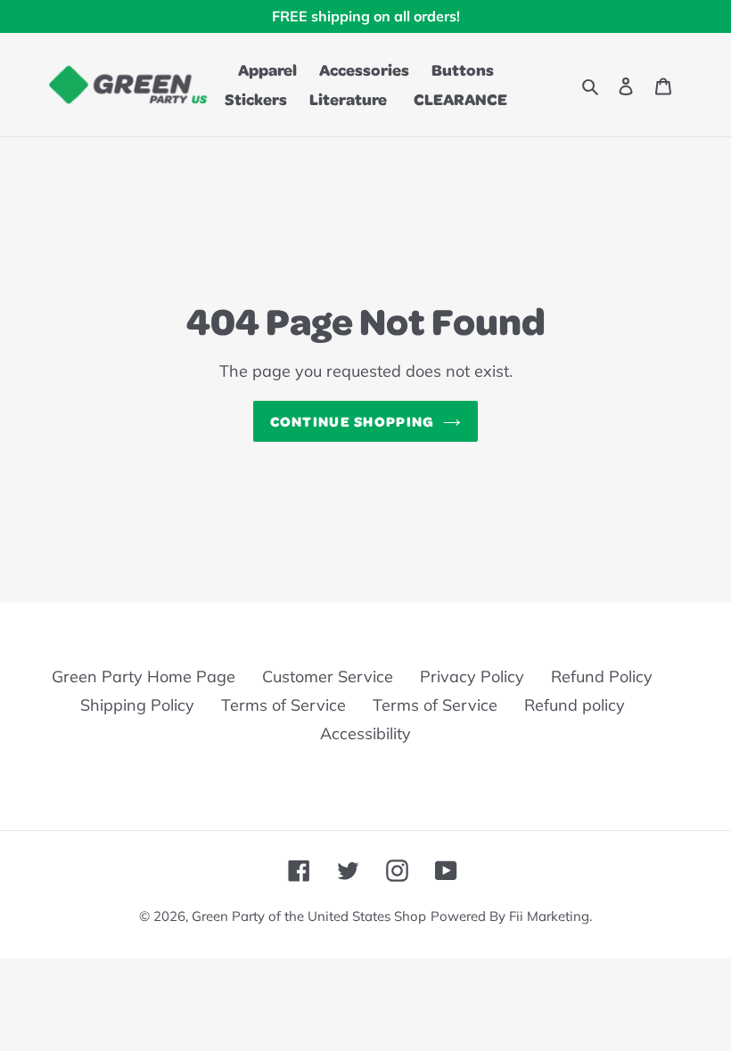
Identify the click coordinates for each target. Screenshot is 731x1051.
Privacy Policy (472, 676)
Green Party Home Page (143, 676)
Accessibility (365, 733)
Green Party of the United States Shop (309, 916)
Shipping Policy (137, 705)
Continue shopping (352, 420)
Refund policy (574, 705)
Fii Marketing (549, 916)
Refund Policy (602, 676)
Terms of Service (283, 705)
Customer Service (327, 676)
